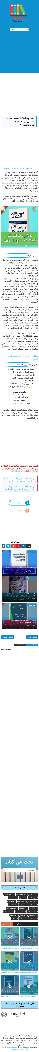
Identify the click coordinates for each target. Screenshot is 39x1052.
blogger (34, 644)
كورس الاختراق (31, 918)
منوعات (13, 918)
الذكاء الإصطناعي (20, 894)
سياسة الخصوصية (12, 1047)
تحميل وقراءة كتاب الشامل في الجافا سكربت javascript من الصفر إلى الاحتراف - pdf (10, 972)
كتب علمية (22, 915)
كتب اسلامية (22, 908)
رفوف (21, 1047)
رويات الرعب (32, 904)
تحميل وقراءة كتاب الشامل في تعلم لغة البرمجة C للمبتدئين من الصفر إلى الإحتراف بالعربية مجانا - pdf (10, 996)
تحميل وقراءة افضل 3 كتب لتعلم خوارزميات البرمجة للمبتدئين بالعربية (29, 972)
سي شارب (22, 904)
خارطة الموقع (15, 1049)
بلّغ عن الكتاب (17, 471)
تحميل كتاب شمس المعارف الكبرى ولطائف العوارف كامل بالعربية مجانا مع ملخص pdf (29, 948)
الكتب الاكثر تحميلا (7, 924)
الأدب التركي (32, 894)
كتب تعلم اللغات (31, 911)
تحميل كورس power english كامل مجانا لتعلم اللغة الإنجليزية (29, 996)
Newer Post (8, 637)
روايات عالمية (20, 901)
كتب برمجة (31, 924)
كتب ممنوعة (13, 915)
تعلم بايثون (22, 898)
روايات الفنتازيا (31, 901)
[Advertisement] (19, 51)
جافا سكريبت (12, 898)
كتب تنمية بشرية (7, 911)
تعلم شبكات (28, 168)
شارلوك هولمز (12, 904)
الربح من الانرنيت (8, 894)
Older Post (32, 637)
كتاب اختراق (32, 908)
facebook (21, 644)
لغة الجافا (21, 918)
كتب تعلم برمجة (8, 168)
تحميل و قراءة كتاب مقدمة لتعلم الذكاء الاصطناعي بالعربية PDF (23, 621)
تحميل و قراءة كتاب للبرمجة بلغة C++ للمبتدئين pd (20, 594)
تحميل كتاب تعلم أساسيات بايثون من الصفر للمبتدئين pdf (10, 948)
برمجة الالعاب (31, 898)
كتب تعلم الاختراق (19, 168)
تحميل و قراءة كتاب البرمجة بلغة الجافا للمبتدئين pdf (20, 568)
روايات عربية (10, 901)
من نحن (23, 1049)
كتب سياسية (32, 915)
